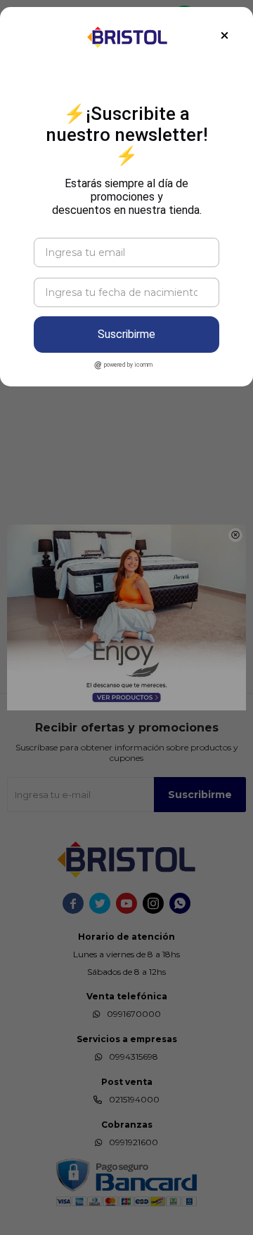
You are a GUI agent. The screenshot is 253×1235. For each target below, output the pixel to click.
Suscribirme (126, 334)
